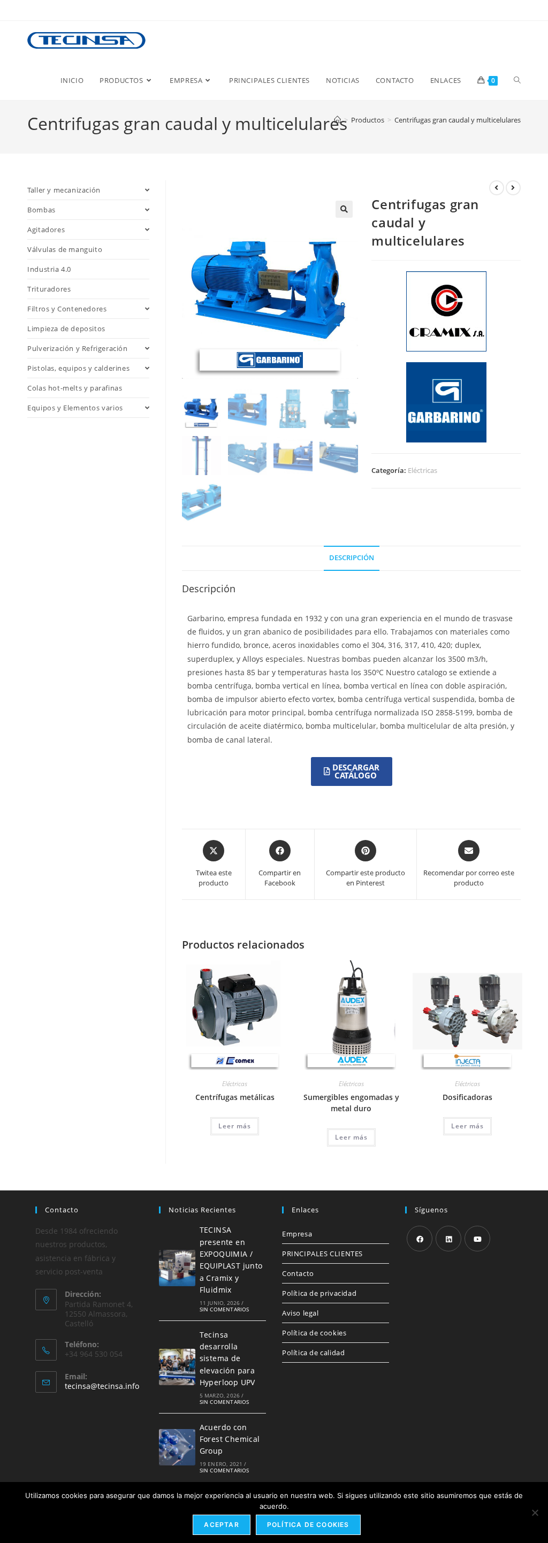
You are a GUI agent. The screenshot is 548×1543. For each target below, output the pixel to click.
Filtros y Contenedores (66, 309)
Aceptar (221, 1525)
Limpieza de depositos (66, 328)
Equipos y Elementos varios (75, 408)
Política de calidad (313, 1352)
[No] (534, 1512)
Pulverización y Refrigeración (77, 348)
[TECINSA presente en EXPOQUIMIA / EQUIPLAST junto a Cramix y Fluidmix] (177, 1268)
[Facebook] (419, 1238)
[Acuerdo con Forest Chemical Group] (177, 1447)
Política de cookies (314, 1333)
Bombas (41, 210)
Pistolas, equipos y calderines (78, 368)
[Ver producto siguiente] (513, 187)
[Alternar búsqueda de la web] (517, 80)
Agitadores (46, 229)
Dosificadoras (467, 1097)
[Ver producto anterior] (496, 187)
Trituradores (49, 289)
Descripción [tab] (351, 557)
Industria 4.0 (49, 269)
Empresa (297, 1234)
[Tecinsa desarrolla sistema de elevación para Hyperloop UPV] (177, 1367)
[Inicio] (337, 120)
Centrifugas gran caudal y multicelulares (457, 120)
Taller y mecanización (64, 190)
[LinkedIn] (448, 1238)
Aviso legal (300, 1313)
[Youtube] (477, 1238)
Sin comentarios (224, 1309)
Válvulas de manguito (64, 249)
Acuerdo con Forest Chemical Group (230, 1439)
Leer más (234, 1125)
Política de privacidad (319, 1293)
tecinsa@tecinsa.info (102, 1386)
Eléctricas (422, 470)
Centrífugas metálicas (235, 1097)
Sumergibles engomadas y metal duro (351, 1102)
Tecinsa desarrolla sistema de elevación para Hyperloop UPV (227, 1359)
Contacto (298, 1273)
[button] (344, 209)
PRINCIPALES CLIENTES (322, 1253)
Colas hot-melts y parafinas (74, 388)
